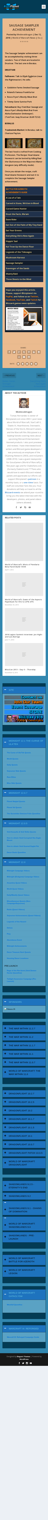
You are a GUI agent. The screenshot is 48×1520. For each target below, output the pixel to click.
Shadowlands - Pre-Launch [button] (21, 1237)
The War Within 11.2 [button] (21, 1037)
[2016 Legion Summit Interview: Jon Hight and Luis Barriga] (24, 619)
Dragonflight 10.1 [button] (20, 1136)
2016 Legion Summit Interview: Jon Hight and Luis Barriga (23, 635)
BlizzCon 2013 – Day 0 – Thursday (20, 669)
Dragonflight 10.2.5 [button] (21, 1102)
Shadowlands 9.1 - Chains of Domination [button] (25, 1210)
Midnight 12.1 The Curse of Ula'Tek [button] (26, 742)
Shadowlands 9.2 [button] (20, 1196)
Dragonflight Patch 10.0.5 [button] (26, 1153)
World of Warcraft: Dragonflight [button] (22, 1163)
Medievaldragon (24, 34)
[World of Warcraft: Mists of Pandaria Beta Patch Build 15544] (24, 542)
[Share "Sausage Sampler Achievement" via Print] (28, 357)
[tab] (24, 690)
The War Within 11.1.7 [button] (22, 1045)
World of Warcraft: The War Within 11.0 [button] (24, 1072)
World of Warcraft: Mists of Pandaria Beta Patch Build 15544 (22, 565)
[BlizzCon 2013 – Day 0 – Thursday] (24, 654)
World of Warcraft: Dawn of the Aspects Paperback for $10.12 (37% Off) (23, 600)
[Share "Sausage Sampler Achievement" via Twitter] (14, 352)
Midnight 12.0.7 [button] (18, 793)
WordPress (24, 1359)
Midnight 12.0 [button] (17, 862)
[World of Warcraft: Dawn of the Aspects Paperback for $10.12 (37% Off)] (24, 584)
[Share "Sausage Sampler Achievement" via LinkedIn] (33, 352)
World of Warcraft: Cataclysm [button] (22, 1294)
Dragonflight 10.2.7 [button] (21, 1093)
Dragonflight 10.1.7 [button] (21, 1119)
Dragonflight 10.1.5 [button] (21, 1127)
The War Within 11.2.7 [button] (22, 1028)
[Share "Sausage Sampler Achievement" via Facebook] (9, 352)
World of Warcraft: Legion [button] (22, 1272)
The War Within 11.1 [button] (21, 1054)
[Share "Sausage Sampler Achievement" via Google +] (19, 352)
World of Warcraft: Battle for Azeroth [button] (22, 1260)
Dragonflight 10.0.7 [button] (21, 1144)
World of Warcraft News (23, 37)
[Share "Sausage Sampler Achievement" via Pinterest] (28, 352)
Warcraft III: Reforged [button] (24, 1328)
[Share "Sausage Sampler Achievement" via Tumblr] (24, 352)
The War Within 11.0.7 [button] (22, 1062)
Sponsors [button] (15, 1002)
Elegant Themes (23, 1356)
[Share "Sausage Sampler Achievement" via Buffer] (38, 352)
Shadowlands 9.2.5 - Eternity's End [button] (21, 1186)
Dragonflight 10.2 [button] (20, 1110)
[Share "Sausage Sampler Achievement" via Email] (24, 357)
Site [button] (11, 690)
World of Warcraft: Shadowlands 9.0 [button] (22, 1225)
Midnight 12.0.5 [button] (18, 823)
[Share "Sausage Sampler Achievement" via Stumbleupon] (19, 357)
